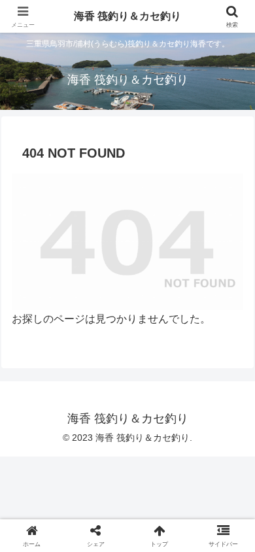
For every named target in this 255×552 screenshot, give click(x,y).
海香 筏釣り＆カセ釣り (127, 16)
